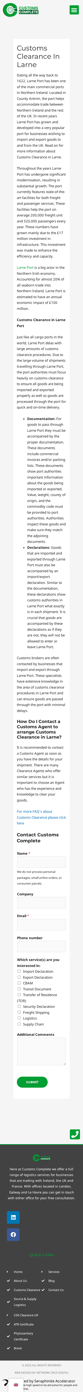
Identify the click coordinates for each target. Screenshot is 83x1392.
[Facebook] (13, 1234)
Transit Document (37, 989)
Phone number (30, 937)
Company (25, 894)
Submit (32, 1082)
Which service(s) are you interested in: (38, 962)
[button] (74, 10)
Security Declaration (39, 1006)
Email (23, 915)
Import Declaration (38, 971)
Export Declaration (38, 977)
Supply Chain (33, 1024)
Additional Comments (35, 1034)
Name (23, 853)
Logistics (30, 1018)
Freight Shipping (36, 1012)
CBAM (28, 983)
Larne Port (25, 267)
